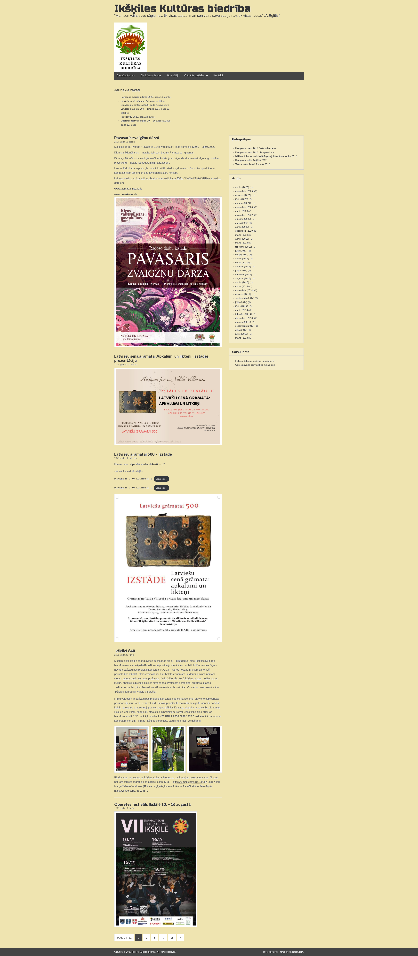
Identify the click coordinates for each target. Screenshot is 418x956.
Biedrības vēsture (151, 75)
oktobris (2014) (243, 294)
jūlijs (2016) (241, 270)
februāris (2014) (243, 314)
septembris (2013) (244, 326)
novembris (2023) (244, 207)
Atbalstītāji (172, 75)
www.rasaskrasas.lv (125, 194)
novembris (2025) (244, 191)
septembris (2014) (244, 298)
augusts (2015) (243, 278)
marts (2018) (242, 242)
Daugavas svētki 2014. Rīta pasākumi (254, 152)
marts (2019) (242, 235)
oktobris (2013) (243, 322)
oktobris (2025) (243, 195)
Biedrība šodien (126, 75)
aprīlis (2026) (242, 187)
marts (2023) (242, 211)
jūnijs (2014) (241, 306)
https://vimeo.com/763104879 (131, 790)
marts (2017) (242, 262)
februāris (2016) (243, 274)
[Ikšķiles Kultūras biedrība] (209, 36)
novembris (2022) (244, 215)
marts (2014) (242, 310)
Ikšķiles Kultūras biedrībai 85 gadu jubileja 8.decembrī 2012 (266, 156)
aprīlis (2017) (242, 258)
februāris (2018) (243, 246)
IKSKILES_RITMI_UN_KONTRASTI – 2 (133, 487)
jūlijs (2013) (241, 330)
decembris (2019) (244, 230)
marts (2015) (242, 286)
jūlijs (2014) (241, 302)
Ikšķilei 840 (126, 116)
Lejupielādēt (161, 479)
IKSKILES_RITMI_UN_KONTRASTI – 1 (133, 479)
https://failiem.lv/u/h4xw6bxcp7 (147, 464)
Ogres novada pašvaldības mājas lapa (255, 365)
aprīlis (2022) (242, 227)
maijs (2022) (241, 223)
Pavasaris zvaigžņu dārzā (134, 97)
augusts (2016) (243, 266)
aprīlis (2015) (242, 282)
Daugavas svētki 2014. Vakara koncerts (255, 148)
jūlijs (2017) (241, 250)
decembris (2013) (244, 318)
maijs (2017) (241, 254)
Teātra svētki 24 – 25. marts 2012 (252, 164)
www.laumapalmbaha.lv (128, 188)
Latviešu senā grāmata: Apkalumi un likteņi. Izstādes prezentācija (161, 358)
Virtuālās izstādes (194, 75)
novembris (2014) (244, 290)
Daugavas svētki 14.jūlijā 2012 (251, 160)
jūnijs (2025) (241, 199)
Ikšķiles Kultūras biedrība (182, 8)
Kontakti (218, 75)
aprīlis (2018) (242, 238)
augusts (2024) (243, 203)
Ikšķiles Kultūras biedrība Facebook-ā (254, 361)
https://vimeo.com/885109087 (190, 782)
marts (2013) (242, 337)
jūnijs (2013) (241, 334)
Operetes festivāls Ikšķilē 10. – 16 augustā (143, 120)
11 (171, 937)
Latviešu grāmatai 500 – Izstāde (137, 108)
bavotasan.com (296, 952)
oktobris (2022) (243, 219)
